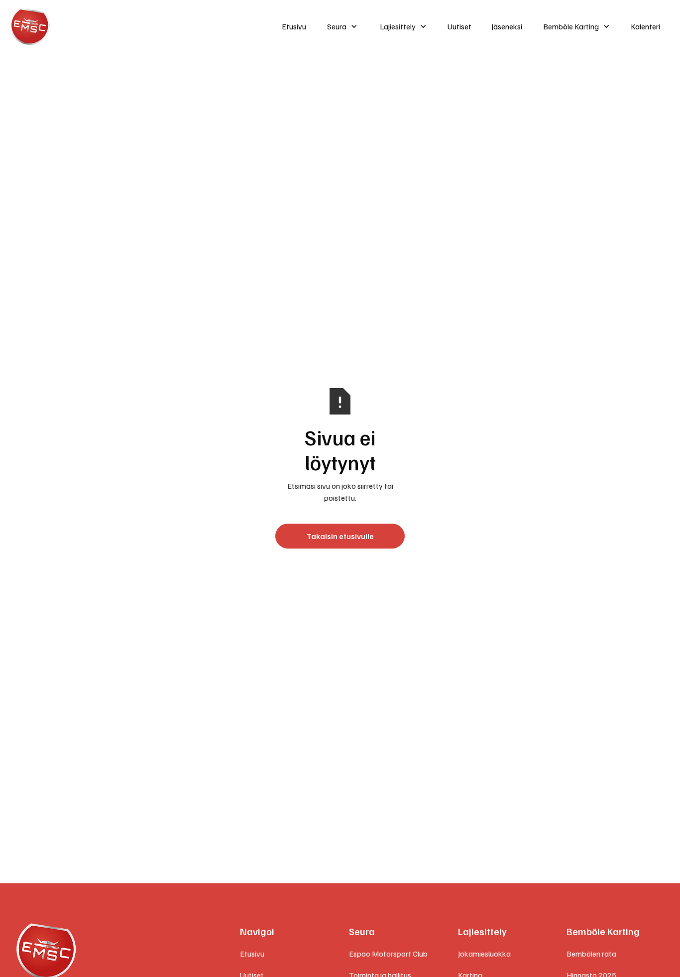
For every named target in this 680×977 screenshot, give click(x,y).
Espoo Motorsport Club (388, 954)
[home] (137, 26)
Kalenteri (645, 26)
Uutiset (459, 26)
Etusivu (294, 26)
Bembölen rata (591, 954)
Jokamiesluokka (484, 954)
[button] (342, 26)
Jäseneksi (506, 26)
